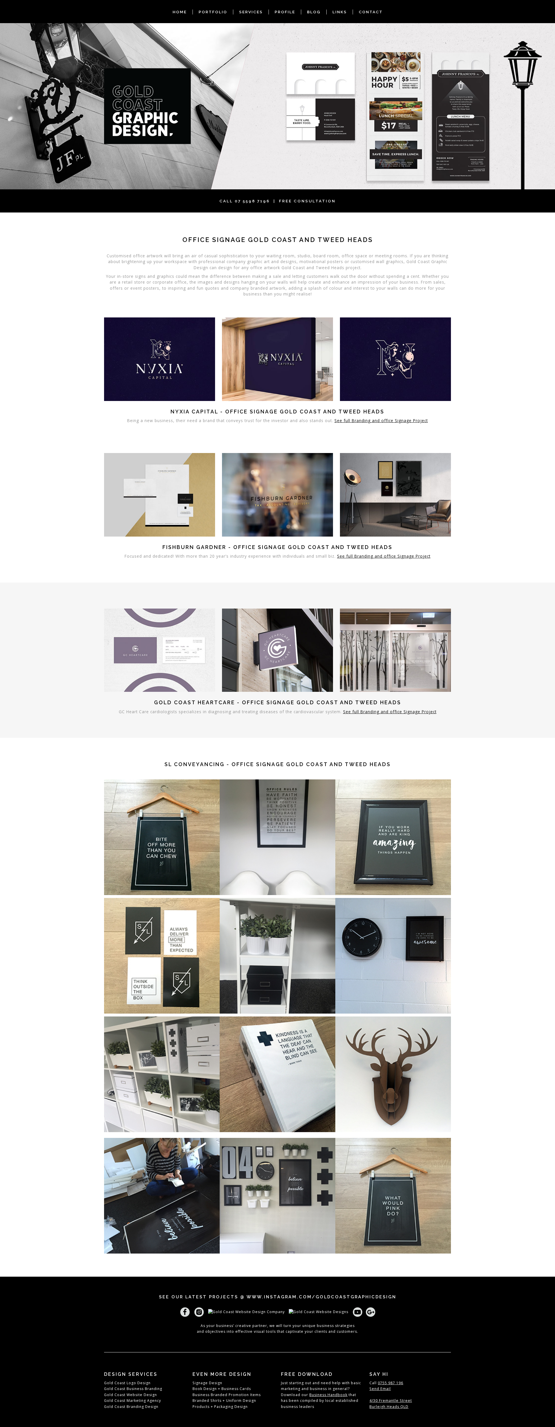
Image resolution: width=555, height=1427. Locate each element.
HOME (180, 12)
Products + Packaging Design (220, 1406)
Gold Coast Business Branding (133, 1388)
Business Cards (235, 1388)
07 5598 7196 (252, 201)
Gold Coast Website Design (130, 1394)
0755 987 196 (390, 1382)
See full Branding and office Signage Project (381, 420)
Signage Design (207, 1382)
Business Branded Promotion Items (227, 1394)
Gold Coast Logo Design (127, 1382)
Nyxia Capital (195, 411)
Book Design (205, 1388)
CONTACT (371, 12)
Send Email (380, 1388)
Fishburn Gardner (195, 547)
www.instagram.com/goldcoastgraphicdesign (321, 1296)
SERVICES (251, 12)
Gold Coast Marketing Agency (132, 1400)
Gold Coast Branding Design (131, 1406)
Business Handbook (328, 1394)
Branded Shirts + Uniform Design (224, 1400)
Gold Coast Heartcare (194, 702)
